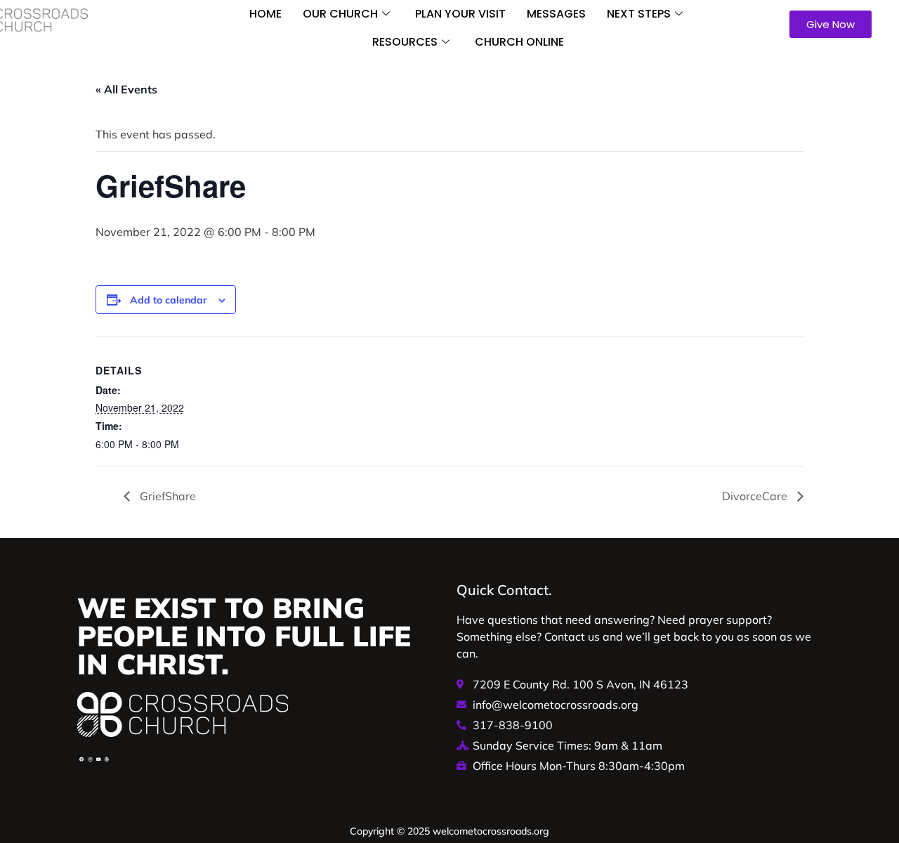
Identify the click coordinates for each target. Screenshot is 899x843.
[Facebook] (81, 759)
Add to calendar (168, 300)
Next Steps (639, 14)
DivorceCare (756, 496)
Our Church (340, 14)
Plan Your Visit (460, 14)
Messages (556, 14)
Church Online (519, 42)
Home (265, 14)
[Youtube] (98, 759)
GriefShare (166, 496)
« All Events (126, 89)
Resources (405, 42)
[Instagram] (90, 759)
